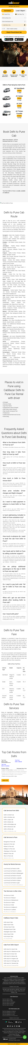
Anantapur (5, 982)
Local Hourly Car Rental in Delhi (11, 868)
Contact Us (10, 1035)
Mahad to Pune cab (8, 853)
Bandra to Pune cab (9, 858)
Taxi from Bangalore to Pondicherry (10, 1015)
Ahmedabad (10, 977)
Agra (5, 977)
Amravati (12, 980)
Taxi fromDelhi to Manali (18, 761)
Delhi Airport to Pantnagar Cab (11, 961)
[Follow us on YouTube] (19, 1026)
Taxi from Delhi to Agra (7, 999)
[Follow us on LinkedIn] (12, 1026)
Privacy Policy (14, 1029)
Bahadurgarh (21, 983)
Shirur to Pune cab (8, 856)
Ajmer (22, 977)
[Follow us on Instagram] (14, 1026)
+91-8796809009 (16, 1035)
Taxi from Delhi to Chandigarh (8, 1002)
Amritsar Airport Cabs (9, 927)
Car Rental (12, 989)
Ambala (23, 979)
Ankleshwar (16, 982)
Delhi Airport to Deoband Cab (11, 965)
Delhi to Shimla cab (8, 829)
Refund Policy (21, 1029)
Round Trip (7, 14)
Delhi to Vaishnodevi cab (10, 831)
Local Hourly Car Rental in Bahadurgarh (13, 873)
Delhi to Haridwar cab (9, 817)
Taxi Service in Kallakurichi (10, 907)
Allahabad (9, 979)
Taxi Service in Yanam (9, 902)
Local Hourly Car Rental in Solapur (12, 880)
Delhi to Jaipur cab (8, 819)
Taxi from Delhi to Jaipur (7, 1000)
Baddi (10, 983)
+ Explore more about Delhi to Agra (9, 776)
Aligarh (4, 979)
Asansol (22, 982)
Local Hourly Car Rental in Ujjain (12, 882)
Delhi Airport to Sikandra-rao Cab (12, 951)
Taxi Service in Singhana (10, 912)
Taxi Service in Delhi (9, 895)
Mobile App (6, 1032)
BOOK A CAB (5, 780)
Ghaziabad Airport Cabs (9, 929)
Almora (15, 979)
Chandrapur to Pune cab (10, 851)
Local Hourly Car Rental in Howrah (12, 875)
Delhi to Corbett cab (9, 815)
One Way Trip (20, 14)
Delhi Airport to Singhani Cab (11, 958)
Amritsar (17, 980)
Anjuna (11, 982)
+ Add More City (6, 25)
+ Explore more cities (14, 986)
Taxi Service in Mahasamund (11, 900)
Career (24, 1031)
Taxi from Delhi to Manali (7, 1005)
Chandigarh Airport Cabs (10, 931)
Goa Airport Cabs (8, 938)
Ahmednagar (17, 977)
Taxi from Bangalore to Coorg (8, 1012)
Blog (14, 1034)
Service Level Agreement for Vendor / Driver (12, 1031)
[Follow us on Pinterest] (17, 1026)
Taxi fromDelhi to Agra (4, 761)
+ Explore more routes (14, 1018)
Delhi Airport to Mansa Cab (10, 956)
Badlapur (15, 983)
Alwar (19, 979)
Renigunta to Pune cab (9, 841)
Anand (22, 980)
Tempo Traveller (18, 991)
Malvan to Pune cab (9, 846)
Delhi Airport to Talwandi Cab (11, 963)
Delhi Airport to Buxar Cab (10, 954)
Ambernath (6, 980)
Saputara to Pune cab (9, 844)
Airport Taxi (19, 989)
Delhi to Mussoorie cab (9, 826)
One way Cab (6, 989)
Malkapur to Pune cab (9, 848)
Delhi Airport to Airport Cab (10, 949)
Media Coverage (13, 1032)
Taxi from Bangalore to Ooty (8, 1014)
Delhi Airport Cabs (8, 922)
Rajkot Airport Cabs (8, 924)
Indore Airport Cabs (8, 934)
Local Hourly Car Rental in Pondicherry (13, 885)
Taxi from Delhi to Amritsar (8, 1003)
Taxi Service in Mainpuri (10, 897)
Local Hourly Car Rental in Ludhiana (12, 871)
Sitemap (17, 1034)
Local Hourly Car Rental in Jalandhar (13, 878)
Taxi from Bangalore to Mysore (9, 1011)
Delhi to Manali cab (8, 822)
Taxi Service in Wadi (9, 905)
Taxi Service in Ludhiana (10, 909)
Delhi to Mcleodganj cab (10, 824)
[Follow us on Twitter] (10, 1026)
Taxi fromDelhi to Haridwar (5, 765)
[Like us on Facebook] (8, 1026)
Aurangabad (5, 983)
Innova (11, 991)
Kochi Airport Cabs (8, 936)
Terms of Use (7, 1029)
